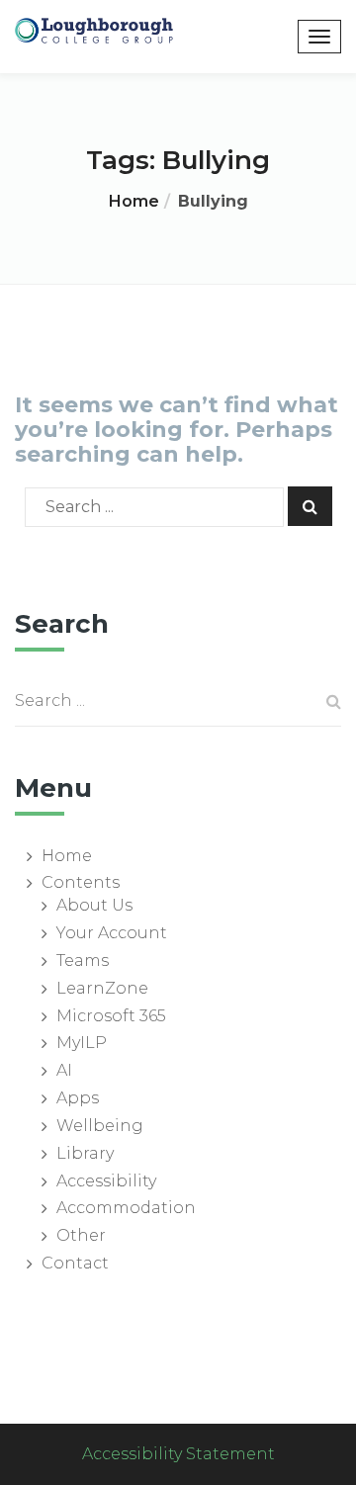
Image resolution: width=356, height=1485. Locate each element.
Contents (81, 882)
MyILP (81, 1042)
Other (81, 1235)
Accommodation (126, 1207)
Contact (75, 1263)
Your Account (111, 932)
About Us (94, 905)
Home (134, 201)
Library (85, 1153)
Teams (82, 960)
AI (64, 1070)
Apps (77, 1098)
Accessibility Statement (178, 1453)
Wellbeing (99, 1125)
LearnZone (102, 988)
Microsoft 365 (111, 1015)
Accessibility (106, 1181)
